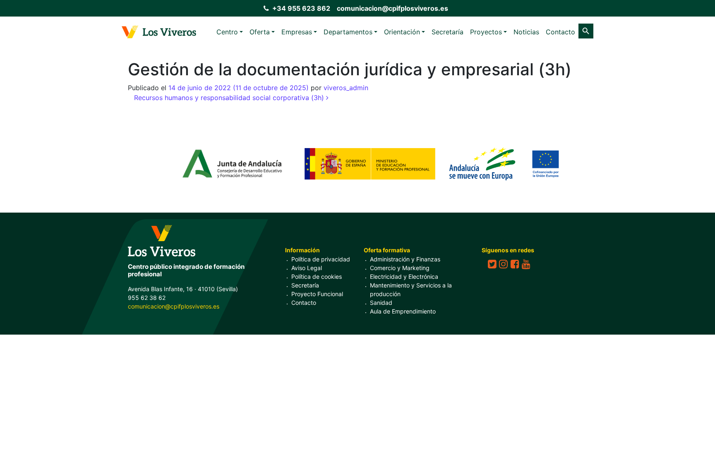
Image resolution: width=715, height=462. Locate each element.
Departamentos (348, 32)
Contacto (560, 32)
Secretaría (447, 32)
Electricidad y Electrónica (404, 276)
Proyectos (486, 32)
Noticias (526, 32)
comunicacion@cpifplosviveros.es (392, 8)
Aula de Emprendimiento (403, 311)
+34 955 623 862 (301, 8)
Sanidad (381, 302)
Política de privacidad (320, 259)
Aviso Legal (306, 267)
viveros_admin (346, 88)
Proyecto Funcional (317, 293)
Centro (227, 32)
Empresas (296, 32)
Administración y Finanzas (405, 259)
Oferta (260, 32)
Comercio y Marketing (399, 267)
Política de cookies (316, 276)
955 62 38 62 (147, 297)
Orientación (402, 32)
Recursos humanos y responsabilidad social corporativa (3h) (230, 97)
